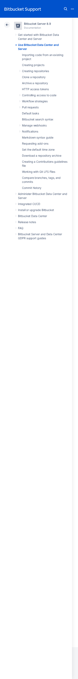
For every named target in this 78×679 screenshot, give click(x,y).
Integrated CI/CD (29, 204)
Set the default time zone (38, 149)
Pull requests (30, 107)
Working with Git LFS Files (38, 171)
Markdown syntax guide (37, 137)
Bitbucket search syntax (37, 119)
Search (65, 9)
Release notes (27, 222)
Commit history (31, 187)
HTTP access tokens (35, 89)
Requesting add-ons (35, 143)
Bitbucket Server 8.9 (37, 23)
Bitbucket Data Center (32, 216)
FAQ (20, 228)
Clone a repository (34, 77)
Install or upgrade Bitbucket (36, 210)
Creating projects (33, 65)
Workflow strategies (35, 101)
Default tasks (30, 113)
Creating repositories (35, 71)
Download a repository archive (41, 155)
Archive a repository (35, 83)
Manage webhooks (34, 125)
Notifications (30, 131)
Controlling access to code (39, 95)
